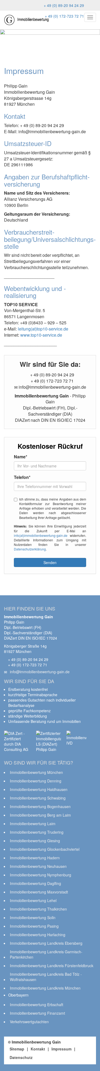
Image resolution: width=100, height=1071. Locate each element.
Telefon (22, 477)
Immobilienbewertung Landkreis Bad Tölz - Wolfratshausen (46, 976)
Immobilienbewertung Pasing (34, 926)
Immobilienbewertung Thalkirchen (38, 909)
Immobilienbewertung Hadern (35, 857)
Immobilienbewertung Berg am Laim (40, 815)
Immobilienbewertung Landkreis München (45, 988)
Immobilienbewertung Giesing (35, 840)
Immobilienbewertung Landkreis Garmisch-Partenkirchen (46, 954)
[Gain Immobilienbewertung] (26, 20)
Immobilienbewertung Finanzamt (37, 1013)
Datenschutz (21, 1057)
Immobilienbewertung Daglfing (35, 883)
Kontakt (38, 1049)
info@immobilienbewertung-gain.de (40, 671)
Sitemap (17, 1049)
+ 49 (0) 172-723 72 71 (64, 16)
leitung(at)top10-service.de (43, 329)
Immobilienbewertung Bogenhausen (40, 806)
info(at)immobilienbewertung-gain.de (40, 535)
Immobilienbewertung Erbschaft (36, 1004)
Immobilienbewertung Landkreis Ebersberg (46, 943)
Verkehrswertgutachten (29, 1021)
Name (20, 457)
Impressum (61, 1049)
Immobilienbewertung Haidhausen (38, 789)
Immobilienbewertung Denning (35, 780)
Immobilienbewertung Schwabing (38, 798)
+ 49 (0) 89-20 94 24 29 (63, 5)
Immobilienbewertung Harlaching (37, 934)
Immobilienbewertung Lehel (33, 900)
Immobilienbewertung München (36, 772)
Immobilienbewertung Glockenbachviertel (44, 849)
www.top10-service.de (41, 335)
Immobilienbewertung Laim (32, 823)
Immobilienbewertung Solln (32, 917)
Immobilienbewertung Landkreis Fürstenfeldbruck (51, 965)
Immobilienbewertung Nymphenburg (40, 874)
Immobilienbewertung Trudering (36, 832)
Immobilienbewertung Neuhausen (38, 866)
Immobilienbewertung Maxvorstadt (39, 892)
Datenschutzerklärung (30, 549)
